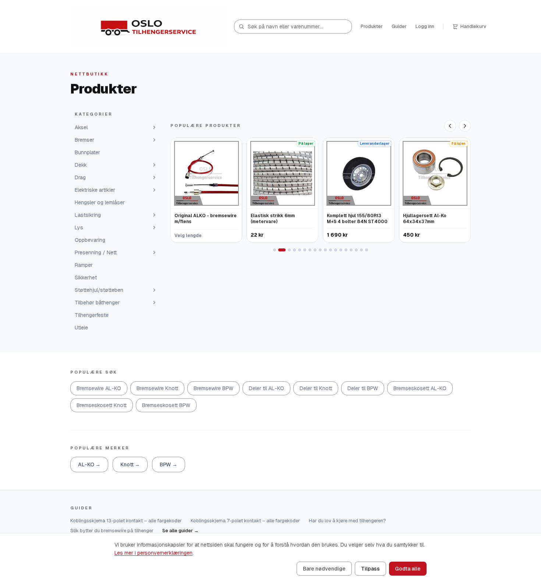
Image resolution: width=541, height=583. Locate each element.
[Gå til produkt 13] (340, 249)
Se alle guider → (180, 530)
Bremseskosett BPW (166, 405)
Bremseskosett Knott (102, 405)
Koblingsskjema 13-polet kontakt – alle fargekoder (126, 520)
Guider (399, 26)
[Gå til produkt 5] (299, 249)
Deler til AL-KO (266, 388)
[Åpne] (154, 127)
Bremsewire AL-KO (99, 388)
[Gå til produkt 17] (361, 249)
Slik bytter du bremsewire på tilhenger (111, 530)
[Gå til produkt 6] (304, 249)
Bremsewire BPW (213, 388)
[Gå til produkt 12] (335, 249)
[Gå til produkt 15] (351, 249)
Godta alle (408, 568)
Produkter (372, 26)
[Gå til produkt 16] (356, 249)
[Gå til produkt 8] (315, 249)
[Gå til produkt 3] (289, 249)
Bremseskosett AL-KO (419, 388)
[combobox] (293, 26)
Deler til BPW (362, 388)
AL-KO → (89, 464)
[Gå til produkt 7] (309, 249)
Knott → (130, 464)
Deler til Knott (316, 388)
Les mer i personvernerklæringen (153, 553)
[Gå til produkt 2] (282, 249)
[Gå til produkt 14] (345, 249)
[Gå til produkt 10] (325, 249)
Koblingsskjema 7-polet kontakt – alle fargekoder (245, 520)
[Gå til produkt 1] (274, 249)
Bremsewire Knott (157, 388)
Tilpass (370, 568)
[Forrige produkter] (450, 126)
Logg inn (425, 26)
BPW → (168, 464)
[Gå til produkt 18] (366, 249)
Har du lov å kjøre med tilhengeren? (347, 520)
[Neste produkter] (465, 126)
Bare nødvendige (324, 568)
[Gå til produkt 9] (320, 249)
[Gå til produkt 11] (330, 249)
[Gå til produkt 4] (294, 249)
